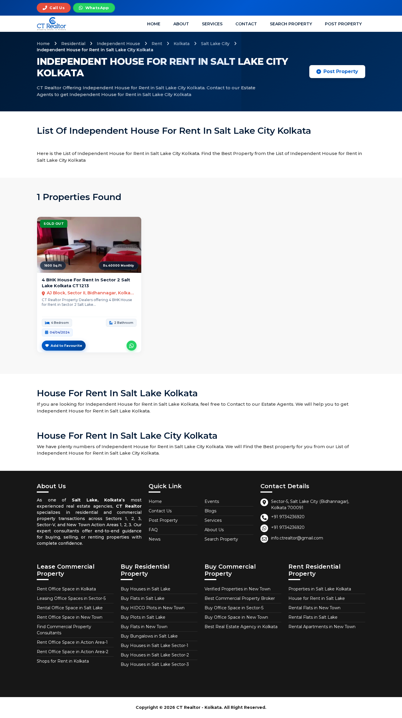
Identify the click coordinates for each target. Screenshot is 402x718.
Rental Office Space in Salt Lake (70, 607)
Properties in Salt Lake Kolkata (319, 589)
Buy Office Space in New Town (236, 617)
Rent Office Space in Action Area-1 (72, 642)
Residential (73, 43)
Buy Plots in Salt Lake (143, 617)
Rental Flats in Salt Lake (313, 617)
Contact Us (160, 511)
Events (212, 501)
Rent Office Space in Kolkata (66, 589)
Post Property (343, 24)
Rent (157, 43)
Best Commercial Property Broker (240, 598)
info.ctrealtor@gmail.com (297, 538)
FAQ (153, 529)
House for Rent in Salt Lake (316, 598)
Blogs (210, 511)
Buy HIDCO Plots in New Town (153, 607)
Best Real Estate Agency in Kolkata (241, 626)
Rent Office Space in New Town (69, 617)
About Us (214, 529)
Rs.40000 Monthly (118, 266)
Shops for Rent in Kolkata (63, 661)
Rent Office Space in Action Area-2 (72, 651)
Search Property (291, 24)
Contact (246, 24)
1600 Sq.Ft (53, 266)
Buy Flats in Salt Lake (143, 598)
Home (153, 24)
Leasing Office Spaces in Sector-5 (71, 598)
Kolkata (182, 43)
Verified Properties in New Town (237, 589)
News (154, 539)
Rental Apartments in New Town (322, 626)
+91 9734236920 (288, 516)
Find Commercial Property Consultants (64, 630)
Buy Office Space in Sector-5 (234, 607)
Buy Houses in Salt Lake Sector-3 (155, 664)
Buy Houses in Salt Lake (145, 589)
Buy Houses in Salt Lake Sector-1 (154, 645)
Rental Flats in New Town (314, 607)
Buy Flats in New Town (144, 626)
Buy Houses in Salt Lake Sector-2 (155, 655)
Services (212, 24)
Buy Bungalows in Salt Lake (149, 636)
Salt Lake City (215, 43)
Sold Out (54, 224)
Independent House (118, 43)
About (181, 24)
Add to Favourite (66, 346)
